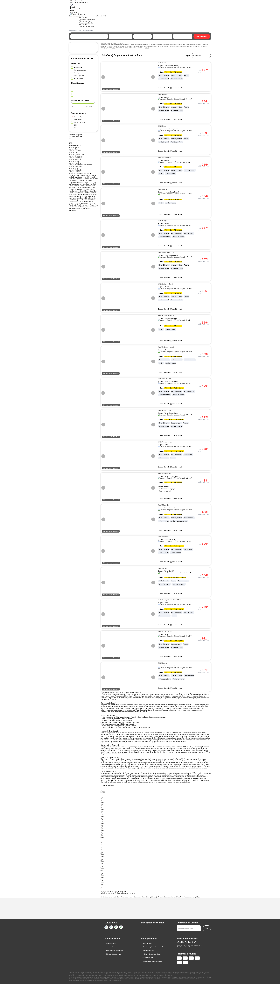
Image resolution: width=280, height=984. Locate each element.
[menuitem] (73, 21)
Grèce (110, 694)
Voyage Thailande (75, 170)
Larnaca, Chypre (195, 897)
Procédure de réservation (114, 950)
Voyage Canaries (75, 151)
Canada (173, 897)
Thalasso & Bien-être (86, 26)
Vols (104, 16)
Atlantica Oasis (88, 205)
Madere (168, 897)
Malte (124, 897)
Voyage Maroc (74, 161)
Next (153, 77)
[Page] (106, 927)
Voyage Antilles (74, 147)
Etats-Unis (180, 897)
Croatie (113, 699)
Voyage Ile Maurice (75, 156)
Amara (73, 184)
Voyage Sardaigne (75, 166)
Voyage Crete (73, 152)
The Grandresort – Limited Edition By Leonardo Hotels (83, 180)
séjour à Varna (164, 46)
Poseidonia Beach (75, 205)
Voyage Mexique (75, 159)
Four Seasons (90, 203)
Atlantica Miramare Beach (85, 179)
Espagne (155, 897)
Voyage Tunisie (74, 172)
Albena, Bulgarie (129, 893)
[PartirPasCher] (77, 14)
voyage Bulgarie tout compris (197, 768)
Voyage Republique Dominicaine (80, 165)
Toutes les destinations (87, 19)
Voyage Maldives (75, 163)
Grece (160, 897)
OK (207, 928)
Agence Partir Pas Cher (75, 30)
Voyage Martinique (75, 158)
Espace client (110, 947)
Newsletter (74, 12)
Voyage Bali (73, 149)
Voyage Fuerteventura (76, 154)
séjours (80, 16)
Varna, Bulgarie (117, 893)
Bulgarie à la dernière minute (117, 733)
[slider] (72, 103)
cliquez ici (118, 980)
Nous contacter (111, 943)
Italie (164, 897)
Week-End (99, 16)
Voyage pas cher (85, 21)
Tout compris (73, 16)
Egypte (149, 897)
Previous (103, 77)
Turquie (120, 694)
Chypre (128, 897)
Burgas (147, 48)
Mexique (187, 897)
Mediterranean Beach (88, 182)
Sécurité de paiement (113, 954)
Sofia (113, 48)
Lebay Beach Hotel (81, 191)
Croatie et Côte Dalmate (139, 897)
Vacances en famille (86, 23)
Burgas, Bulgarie (106, 893)
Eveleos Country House (87, 186)
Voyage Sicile (73, 168)
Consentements (148, 958)
